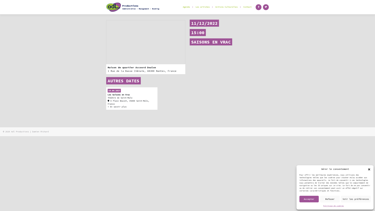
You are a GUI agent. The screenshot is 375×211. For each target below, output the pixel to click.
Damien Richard (40, 131)
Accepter (309, 199)
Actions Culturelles (226, 7)
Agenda (186, 7)
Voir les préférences (356, 199)
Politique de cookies (333, 206)
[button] (369, 169)
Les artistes (203, 7)
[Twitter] (266, 7)
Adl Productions (20, 131)
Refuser (330, 199)
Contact (247, 7)
